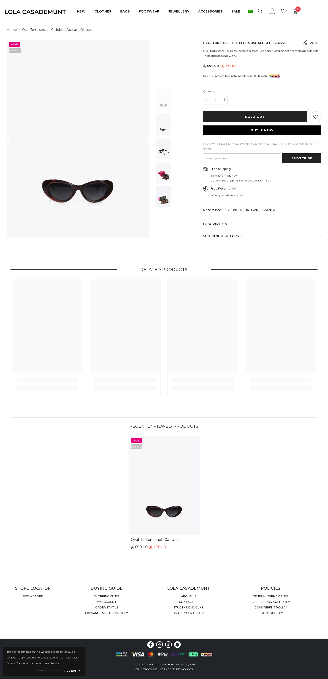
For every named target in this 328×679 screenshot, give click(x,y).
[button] (8, 139)
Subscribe (301, 158)
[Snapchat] (177, 644)
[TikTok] (168, 644)
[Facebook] (150, 644)
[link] (47, 379)
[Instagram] (159, 644)
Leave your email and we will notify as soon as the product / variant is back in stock (259, 146)
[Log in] (272, 11)
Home (12, 30)
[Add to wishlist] (315, 116)
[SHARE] (303, 42)
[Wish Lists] (283, 11)
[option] (78, 139)
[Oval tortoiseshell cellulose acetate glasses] (164, 485)
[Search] (260, 11)
